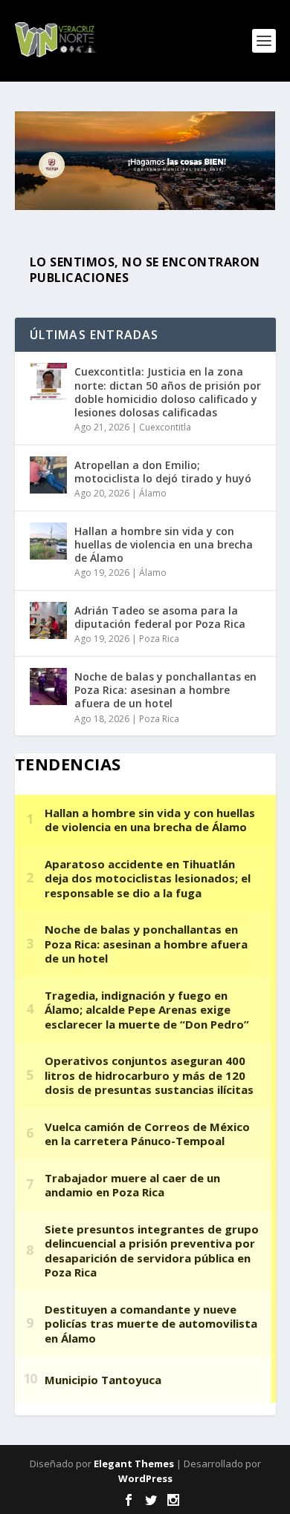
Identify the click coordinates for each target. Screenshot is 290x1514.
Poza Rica (159, 638)
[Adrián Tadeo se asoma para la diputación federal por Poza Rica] (48, 620)
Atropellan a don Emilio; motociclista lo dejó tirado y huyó (162, 471)
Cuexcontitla (165, 427)
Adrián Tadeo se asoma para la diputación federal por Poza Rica (159, 617)
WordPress (145, 1478)
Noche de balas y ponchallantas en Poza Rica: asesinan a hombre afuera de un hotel (165, 689)
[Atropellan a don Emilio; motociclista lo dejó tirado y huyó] (48, 475)
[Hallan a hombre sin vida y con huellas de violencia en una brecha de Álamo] (48, 541)
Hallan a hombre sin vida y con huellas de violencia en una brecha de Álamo (163, 544)
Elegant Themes (134, 1463)
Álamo (153, 493)
